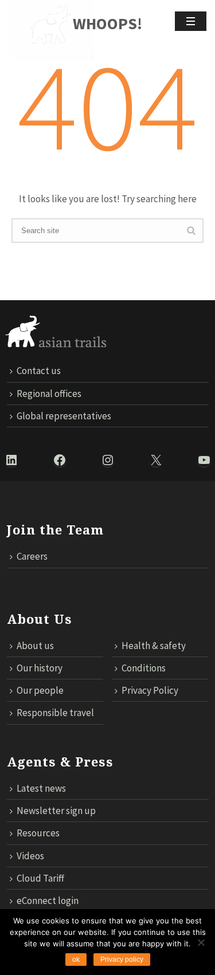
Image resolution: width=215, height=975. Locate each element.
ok (76, 960)
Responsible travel (55, 712)
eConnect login (48, 900)
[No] (200, 942)
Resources (38, 833)
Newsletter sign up (56, 810)
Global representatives (64, 416)
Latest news (41, 788)
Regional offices (49, 393)
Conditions (144, 668)
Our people (40, 690)
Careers (32, 556)
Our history (39, 668)
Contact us (39, 370)
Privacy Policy (150, 690)
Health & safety (154, 645)
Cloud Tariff (40, 878)
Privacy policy (121, 960)
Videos (30, 856)
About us (35, 645)
